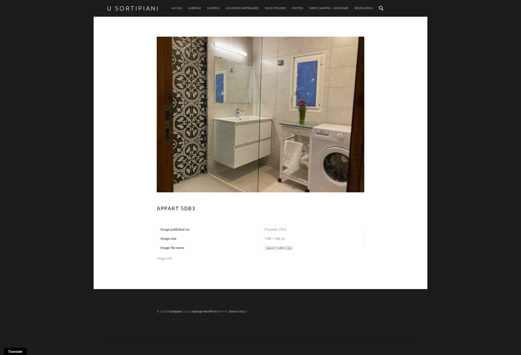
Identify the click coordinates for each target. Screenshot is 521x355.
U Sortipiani (133, 8)
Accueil (177, 8)
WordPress (210, 311)
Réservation (364, 8)
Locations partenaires (242, 8)
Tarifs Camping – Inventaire (329, 8)
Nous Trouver (275, 8)
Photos (297, 8)
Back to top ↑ (238, 311)
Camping (213, 8)
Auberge (194, 8)
